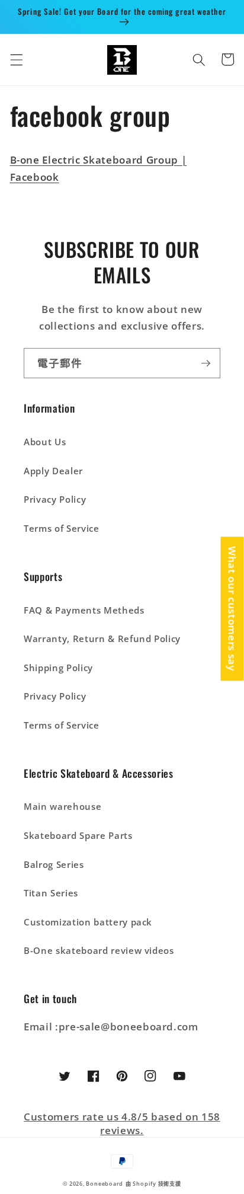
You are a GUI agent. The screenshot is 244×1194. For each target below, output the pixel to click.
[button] (16, 59)
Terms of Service (61, 528)
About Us (45, 442)
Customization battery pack (88, 922)
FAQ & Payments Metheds (84, 610)
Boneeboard (104, 1183)
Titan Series (51, 893)
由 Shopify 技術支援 (153, 1183)
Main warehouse (62, 806)
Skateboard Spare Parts (78, 835)
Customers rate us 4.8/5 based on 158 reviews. (122, 1123)
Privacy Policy (55, 499)
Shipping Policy (58, 668)
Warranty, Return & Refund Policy (102, 639)
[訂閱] (205, 363)
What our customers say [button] (232, 608)
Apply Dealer (53, 471)
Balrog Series (54, 864)
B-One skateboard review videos (99, 950)
